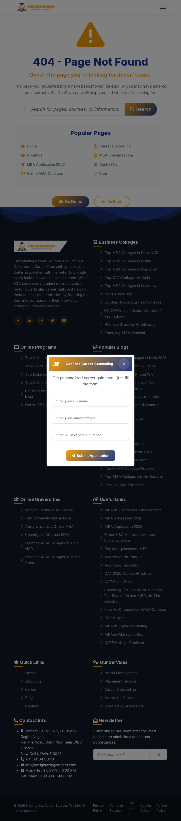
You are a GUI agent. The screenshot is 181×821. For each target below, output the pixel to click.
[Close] (124, 364)
